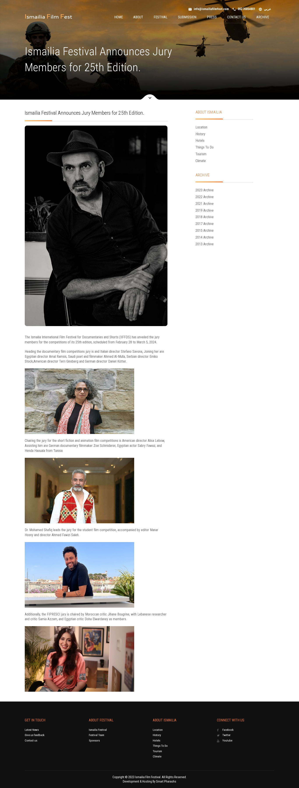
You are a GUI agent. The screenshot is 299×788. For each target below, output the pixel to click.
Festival (160, 17)
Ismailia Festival (98, 729)
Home (118, 17)
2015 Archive (204, 230)
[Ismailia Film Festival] (48, 17)
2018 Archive (204, 217)
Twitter (226, 735)
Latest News (32, 729)
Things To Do (204, 147)
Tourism (200, 154)
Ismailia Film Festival (147, 777)
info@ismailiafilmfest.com (208, 9)
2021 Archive (204, 204)
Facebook (228, 729)
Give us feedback (34, 735)
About (138, 17)
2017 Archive (204, 224)
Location (201, 127)
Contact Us (236, 17)
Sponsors (94, 740)
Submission (187, 17)
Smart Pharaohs (166, 781)
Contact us (31, 740)
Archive (262, 17)
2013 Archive (204, 244)
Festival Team (96, 735)
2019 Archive (204, 210)
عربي (265, 9)
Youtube (227, 740)
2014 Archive (204, 237)
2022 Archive (204, 197)
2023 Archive (204, 190)
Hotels (199, 140)
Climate (200, 161)
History (200, 134)
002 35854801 (243, 9)
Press (212, 17)
